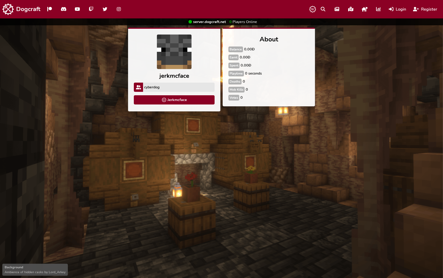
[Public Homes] (364, 9)
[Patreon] (49, 9)
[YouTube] (77, 9)
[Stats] (378, 9)
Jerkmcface (177, 99)
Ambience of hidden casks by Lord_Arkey (35, 272)
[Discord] (63, 9)
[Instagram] (119, 9)
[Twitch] (91, 9)
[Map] (350, 9)
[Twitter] (105, 9)
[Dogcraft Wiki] (312, 9)
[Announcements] (337, 9)
